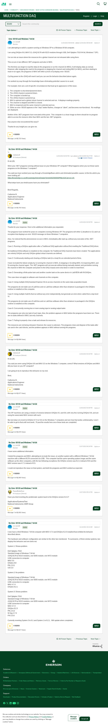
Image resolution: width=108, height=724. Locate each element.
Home (6, 10)
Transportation (97, 673)
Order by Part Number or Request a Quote (73, 681)
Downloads (6, 697)
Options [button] (96, 43)
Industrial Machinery (63, 673)
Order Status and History (26, 681)
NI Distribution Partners (10, 681)
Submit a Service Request (62, 697)
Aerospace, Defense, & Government (29, 673)
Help (102, 16)
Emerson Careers (31, 689)
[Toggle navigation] (14, 4)
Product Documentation (19, 697)
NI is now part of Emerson (10, 689)
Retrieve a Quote (41, 681)
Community (14, 10)
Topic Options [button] (11, 30)
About (22, 689)
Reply (96, 134)
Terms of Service (53, 681)
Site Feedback (76, 697)
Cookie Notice (47, 717)
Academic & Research (10, 673)
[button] (10, 135)
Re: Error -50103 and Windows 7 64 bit (23, 149)
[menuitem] (98, 4)
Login (95, 16)
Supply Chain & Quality (54, 689)
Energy (53, 673)
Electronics (45, 673)
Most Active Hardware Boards (47, 10)
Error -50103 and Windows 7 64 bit (21, 39)
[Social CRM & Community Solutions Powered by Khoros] (97, 646)
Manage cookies (73, 718)
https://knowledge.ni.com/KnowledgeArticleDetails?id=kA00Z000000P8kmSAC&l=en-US (41, 178)
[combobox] (56, 24)
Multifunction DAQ (67, 10)
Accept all (84, 719)
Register (86, 16)
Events (65, 689)
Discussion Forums (27, 10)
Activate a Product (47, 697)
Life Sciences (75, 673)
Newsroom (42, 689)
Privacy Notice (34, 717)
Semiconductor (86, 673)
